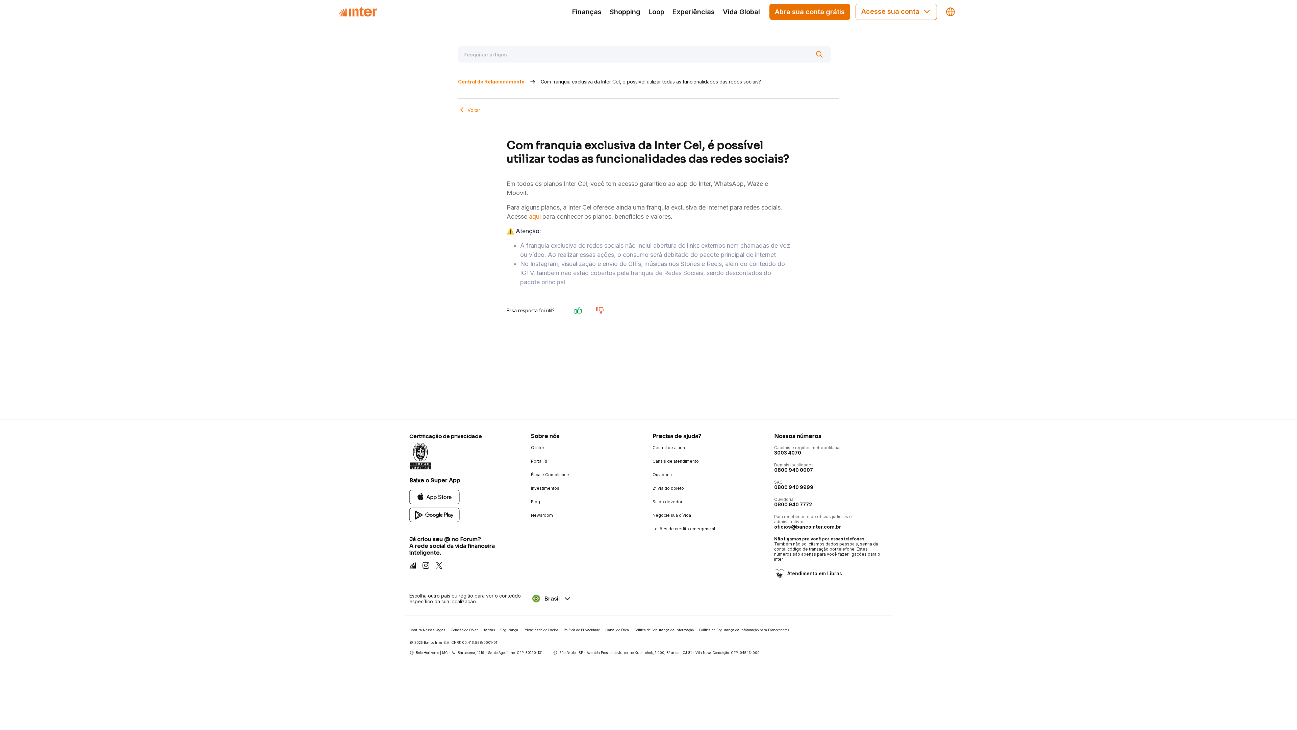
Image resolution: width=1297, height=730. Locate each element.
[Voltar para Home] (358, 12)
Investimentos (545, 488)
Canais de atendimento (676, 461)
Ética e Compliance (550, 474)
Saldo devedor (667, 501)
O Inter (537, 447)
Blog (535, 501)
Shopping (625, 12)
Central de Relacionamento (491, 81)
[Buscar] (819, 54)
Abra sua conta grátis (810, 12)
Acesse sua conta (890, 11)
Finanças (587, 12)
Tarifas (489, 630)
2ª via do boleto (668, 488)
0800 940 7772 (793, 504)
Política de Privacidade (582, 630)
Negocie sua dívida (672, 515)
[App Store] (434, 496)
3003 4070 (787, 453)
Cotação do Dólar (464, 630)
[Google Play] (434, 514)
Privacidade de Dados (541, 630)
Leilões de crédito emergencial (684, 528)
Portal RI (539, 461)
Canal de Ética (617, 630)
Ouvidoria (662, 474)
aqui (535, 216)
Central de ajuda (669, 447)
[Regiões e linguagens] (950, 12)
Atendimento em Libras (814, 573)
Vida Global (741, 12)
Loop (656, 12)
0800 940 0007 (793, 470)
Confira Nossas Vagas (427, 630)
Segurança (509, 630)
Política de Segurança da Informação (664, 630)
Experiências (693, 12)
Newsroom (542, 515)
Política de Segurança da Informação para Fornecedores (744, 630)
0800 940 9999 (793, 487)
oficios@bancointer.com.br (807, 527)
